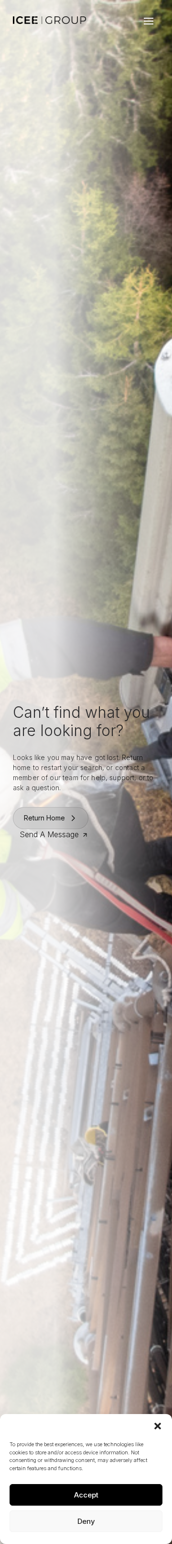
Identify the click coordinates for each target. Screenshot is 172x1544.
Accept (86, 1494)
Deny (86, 1521)
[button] (157, 1426)
